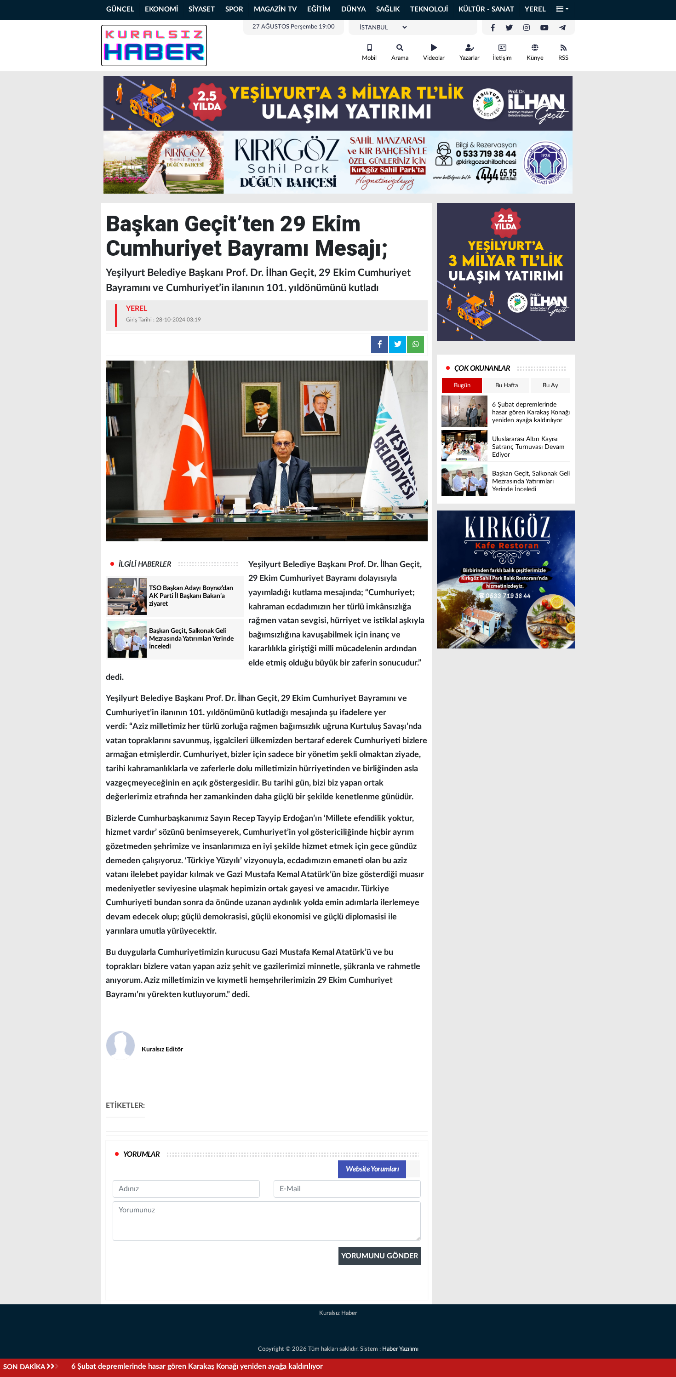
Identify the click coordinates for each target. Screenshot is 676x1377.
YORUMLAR (141, 1154)
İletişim (502, 58)
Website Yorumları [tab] (372, 1169)
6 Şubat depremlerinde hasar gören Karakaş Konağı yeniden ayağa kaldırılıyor (197, 1366)
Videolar (434, 58)
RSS (563, 58)
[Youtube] (544, 28)
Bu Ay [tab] (550, 386)
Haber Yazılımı (400, 1349)
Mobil (369, 58)
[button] (562, 10)
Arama (399, 58)
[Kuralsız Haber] (154, 45)
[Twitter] (509, 28)
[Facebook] (493, 28)
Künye (535, 58)
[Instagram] (526, 28)
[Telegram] (562, 28)
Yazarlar (469, 58)
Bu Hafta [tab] (506, 386)
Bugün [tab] (462, 386)
